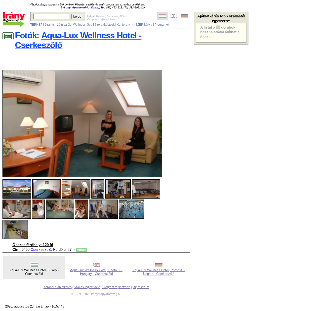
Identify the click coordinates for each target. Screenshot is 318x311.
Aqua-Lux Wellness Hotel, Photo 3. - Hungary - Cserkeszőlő (96, 272)
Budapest (112, 16)
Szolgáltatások (105, 24)
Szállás (50, 24)
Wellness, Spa (82, 24)
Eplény (95, 7)
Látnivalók (64, 24)
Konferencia (125, 24)
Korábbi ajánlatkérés (57, 287)
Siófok (123, 16)
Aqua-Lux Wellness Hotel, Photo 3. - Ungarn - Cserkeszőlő (158, 272)
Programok (162, 24)
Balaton (100, 16)
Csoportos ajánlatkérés (101, 19)
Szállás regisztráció (87, 287)
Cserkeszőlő (41, 250)
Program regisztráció (116, 287)
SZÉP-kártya (143, 24)
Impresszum (141, 287)
